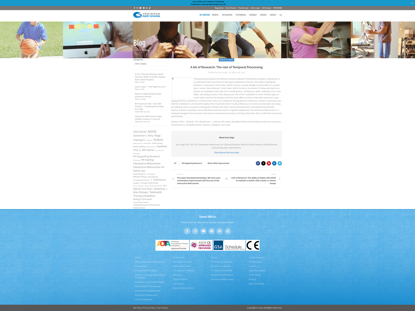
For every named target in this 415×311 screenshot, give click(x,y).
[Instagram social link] (137, 8)
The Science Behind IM (221, 270)
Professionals (141, 266)
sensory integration (138, 186)
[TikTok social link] (149, 8)
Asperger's (139, 139)
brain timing (157, 143)
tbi (166, 189)
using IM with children (141, 202)
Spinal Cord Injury (143, 188)
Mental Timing (139, 177)
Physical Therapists (143, 299)
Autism (158, 139)
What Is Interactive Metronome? (149, 262)
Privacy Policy (149, 308)
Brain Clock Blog (256, 284)
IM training (147, 159)
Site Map (137, 308)
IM (140, 150)
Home (136, 50)
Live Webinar (151, 174)
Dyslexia (162, 146)
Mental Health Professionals (148, 286)
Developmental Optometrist (148, 291)
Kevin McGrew (139, 174)
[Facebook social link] (134, 8)
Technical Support (257, 257)
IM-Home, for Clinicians (221, 262)
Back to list (226, 179)
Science (230, 60)
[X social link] (263, 163)
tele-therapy (140, 192)
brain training (139, 146)
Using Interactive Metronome (146, 205)
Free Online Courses (182, 262)
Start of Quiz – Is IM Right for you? (150, 87)
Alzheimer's (140, 135)
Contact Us (254, 266)
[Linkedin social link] (146, 8)
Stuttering (159, 188)
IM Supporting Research (146, 156)
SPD (165, 186)
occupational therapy (141, 180)
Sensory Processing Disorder (153, 186)
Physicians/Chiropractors (146, 295)
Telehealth (155, 192)
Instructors (177, 275)
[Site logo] (146, 15)
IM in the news (159, 150)
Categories (138, 59)
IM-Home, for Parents (220, 266)
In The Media (255, 275)
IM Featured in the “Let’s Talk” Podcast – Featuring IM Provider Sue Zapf (149, 106)
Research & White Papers (222, 279)
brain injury (147, 143)
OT (151, 180)
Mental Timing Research (222, 275)
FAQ (135, 150)
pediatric (136, 183)
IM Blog (145, 50)
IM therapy (136, 160)
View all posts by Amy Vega (226, 152)
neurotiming (152, 177)
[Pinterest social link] (143, 8)
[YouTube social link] (140, 8)
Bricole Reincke (151, 147)
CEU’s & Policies (180, 279)
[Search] (281, 15)
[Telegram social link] (280, 163)
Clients (214, 257)
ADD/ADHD (139, 132)
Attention (149, 140)
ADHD (151, 131)
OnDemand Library (181, 266)
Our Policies (178, 284)
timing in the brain (142, 199)
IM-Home (148, 150)
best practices (137, 143)
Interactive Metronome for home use (148, 169)
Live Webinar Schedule (183, 270)
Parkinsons (159, 179)
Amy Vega (154, 135)
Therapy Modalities (144, 195)
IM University (179, 257)
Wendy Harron (139, 208)
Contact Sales (255, 262)
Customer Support (257, 270)
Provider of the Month (149, 183)
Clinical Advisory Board (183, 288)
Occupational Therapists (146, 270)
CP (175, 163)
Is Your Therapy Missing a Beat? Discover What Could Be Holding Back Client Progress (150, 77)
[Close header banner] (412, 3)
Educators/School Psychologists (150, 282)
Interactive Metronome (146, 163)
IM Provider (136, 153)
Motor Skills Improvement (218, 163)
